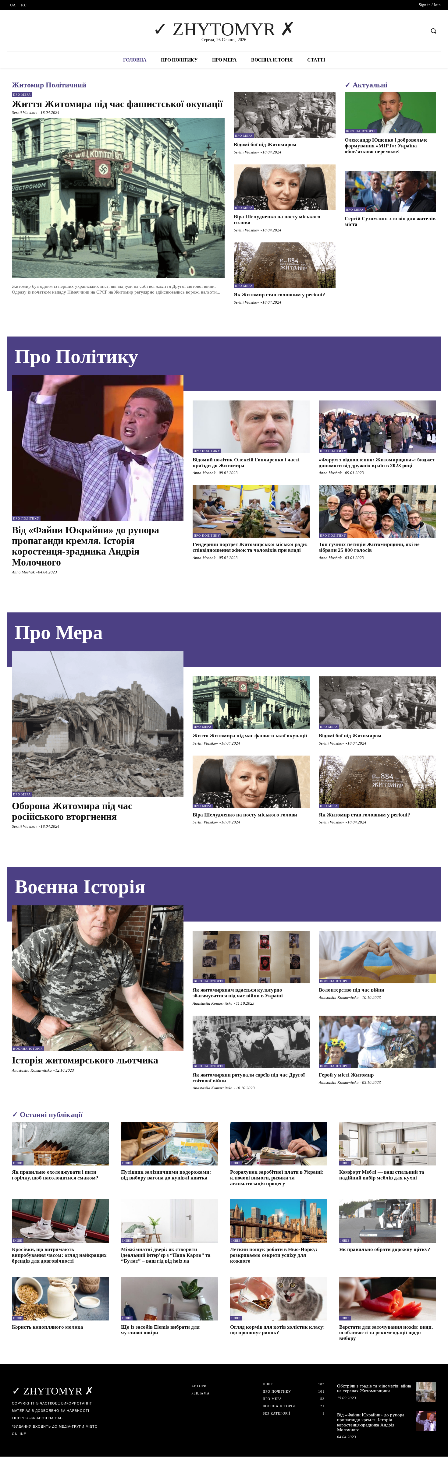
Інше (17, 1163)
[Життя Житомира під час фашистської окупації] (118, 198)
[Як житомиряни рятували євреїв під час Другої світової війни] (251, 1042)
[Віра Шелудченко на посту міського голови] (285, 187)
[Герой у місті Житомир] (377, 1042)
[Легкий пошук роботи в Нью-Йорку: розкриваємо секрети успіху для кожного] (278, 1221)
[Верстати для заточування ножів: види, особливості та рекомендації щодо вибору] (387, 1298)
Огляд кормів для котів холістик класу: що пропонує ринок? (277, 1330)
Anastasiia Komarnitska (32, 1070)
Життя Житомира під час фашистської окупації (117, 103)
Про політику (26, 518)
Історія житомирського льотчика (85, 1060)
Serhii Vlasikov (24, 112)
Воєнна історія (361, 131)
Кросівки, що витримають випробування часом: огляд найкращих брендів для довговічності (59, 1255)
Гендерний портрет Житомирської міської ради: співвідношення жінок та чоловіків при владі (250, 547)
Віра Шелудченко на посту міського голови (245, 815)
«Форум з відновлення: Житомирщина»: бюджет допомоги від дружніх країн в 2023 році (377, 462)
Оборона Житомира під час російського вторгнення (72, 811)
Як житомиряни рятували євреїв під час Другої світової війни (249, 1078)
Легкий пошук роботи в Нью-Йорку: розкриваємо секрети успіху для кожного (274, 1255)
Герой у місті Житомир (346, 1075)
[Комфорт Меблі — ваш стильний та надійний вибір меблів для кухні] (387, 1143)
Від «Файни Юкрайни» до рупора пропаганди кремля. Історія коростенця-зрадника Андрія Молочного (85, 546)
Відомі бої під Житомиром (265, 144)
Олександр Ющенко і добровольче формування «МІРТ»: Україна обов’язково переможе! (386, 145)
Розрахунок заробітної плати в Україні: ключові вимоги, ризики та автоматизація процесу (277, 1177)
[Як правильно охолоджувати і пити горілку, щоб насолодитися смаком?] (60, 1143)
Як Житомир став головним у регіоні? (279, 295)
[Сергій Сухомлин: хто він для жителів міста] (390, 191)
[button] (433, 30)
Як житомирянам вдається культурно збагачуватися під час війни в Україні (238, 993)
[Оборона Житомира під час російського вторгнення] (97, 724)
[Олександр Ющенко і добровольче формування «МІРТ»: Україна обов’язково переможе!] (390, 112)
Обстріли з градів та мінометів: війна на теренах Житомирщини (374, 1389)
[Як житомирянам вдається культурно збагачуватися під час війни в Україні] (251, 957)
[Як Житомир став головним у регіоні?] (285, 265)
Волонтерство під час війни (351, 990)
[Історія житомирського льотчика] (97, 978)
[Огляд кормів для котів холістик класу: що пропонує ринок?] (278, 1298)
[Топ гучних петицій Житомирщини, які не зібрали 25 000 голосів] (377, 511)
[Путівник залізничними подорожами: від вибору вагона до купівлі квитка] (169, 1143)
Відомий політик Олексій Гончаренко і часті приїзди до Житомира (246, 462)
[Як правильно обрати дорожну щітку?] (387, 1221)
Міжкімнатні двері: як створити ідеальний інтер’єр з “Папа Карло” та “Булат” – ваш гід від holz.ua (166, 1255)
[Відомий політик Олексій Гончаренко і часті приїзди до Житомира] (251, 426)
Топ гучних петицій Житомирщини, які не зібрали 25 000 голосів (369, 547)
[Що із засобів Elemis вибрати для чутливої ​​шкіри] (169, 1298)
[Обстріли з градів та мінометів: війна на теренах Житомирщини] (426, 1392)
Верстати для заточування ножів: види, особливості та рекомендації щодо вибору (386, 1332)
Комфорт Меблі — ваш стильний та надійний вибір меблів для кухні (381, 1175)
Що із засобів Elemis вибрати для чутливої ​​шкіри (160, 1330)
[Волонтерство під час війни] (377, 957)
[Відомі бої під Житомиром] (285, 115)
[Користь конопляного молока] (60, 1298)
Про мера (22, 94)
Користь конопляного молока (47, 1327)
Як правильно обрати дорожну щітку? (384, 1249)
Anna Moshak (23, 572)
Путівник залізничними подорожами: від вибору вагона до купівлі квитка (166, 1175)
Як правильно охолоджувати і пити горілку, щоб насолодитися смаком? (55, 1175)
